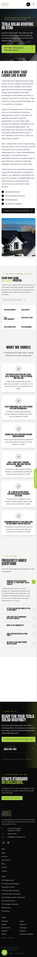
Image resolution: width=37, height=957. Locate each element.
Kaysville (4, 931)
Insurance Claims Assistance (11, 894)
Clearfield (5, 921)
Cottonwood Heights (26, 934)
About (4, 853)
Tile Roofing (5, 911)
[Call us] (28, 4)
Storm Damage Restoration (11, 890)
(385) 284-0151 (12, 834)
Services (4, 856)
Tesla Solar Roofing (8, 887)
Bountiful (22, 931)
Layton (22, 921)
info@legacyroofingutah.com (16, 837)
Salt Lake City (6, 928)
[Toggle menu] (33, 4)
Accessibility (19, 953)
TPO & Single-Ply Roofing (10, 904)
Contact (4, 867)
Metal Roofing (6, 908)
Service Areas (6, 860)
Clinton (4, 934)
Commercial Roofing (8, 901)
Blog (3, 864)
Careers (4, 871)
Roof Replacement (8, 880)
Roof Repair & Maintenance (10, 884)
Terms (11, 953)
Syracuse (23, 924)
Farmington (23, 928)
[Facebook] (8, 843)
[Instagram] (4, 843)
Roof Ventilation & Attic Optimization (13, 897)
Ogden (4, 924)
